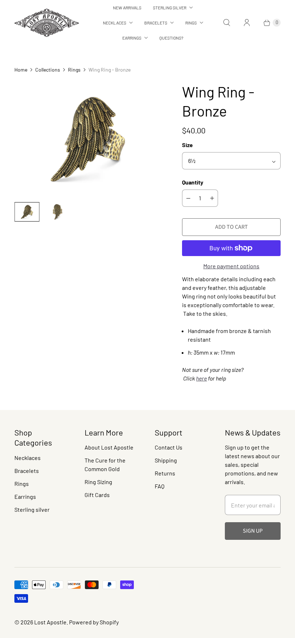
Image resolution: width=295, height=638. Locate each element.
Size (187, 144)
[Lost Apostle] (46, 22)
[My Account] (247, 22)
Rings (191, 22)
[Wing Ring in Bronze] (88, 139)
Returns (165, 473)
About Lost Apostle (109, 447)
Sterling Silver (169, 7)
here (201, 378)
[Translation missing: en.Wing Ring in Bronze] (26, 212)
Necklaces (114, 22)
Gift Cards (97, 494)
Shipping (166, 460)
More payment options (231, 266)
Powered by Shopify (94, 622)
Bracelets (155, 22)
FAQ (159, 486)
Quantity (192, 182)
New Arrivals (127, 7)
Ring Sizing (98, 481)
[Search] (227, 22)
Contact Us (168, 447)
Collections (47, 70)
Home (20, 70)
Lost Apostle (50, 622)
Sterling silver (32, 509)
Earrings (131, 37)
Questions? (171, 37)
